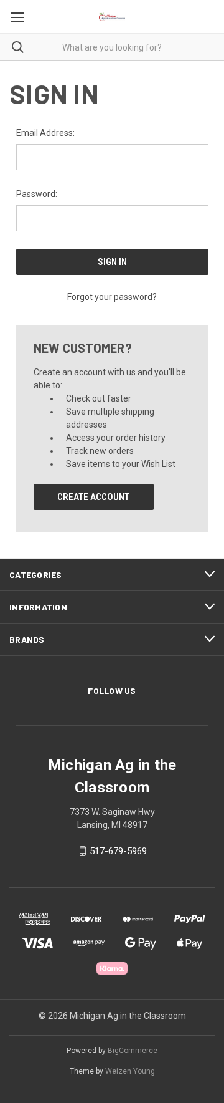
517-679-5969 (118, 851)
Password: (36, 194)
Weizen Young (130, 1071)
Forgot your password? (112, 297)
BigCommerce (132, 1050)
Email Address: (45, 133)
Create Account (93, 497)
